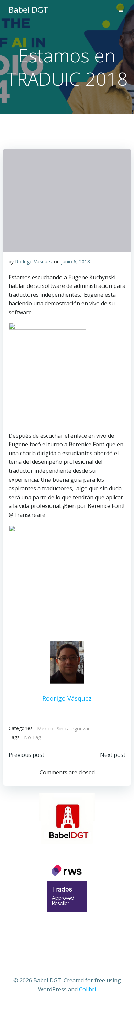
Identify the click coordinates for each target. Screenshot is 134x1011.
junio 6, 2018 (75, 261)
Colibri (87, 989)
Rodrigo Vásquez (34, 261)
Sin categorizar (73, 728)
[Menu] (121, 9)
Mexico (45, 728)
